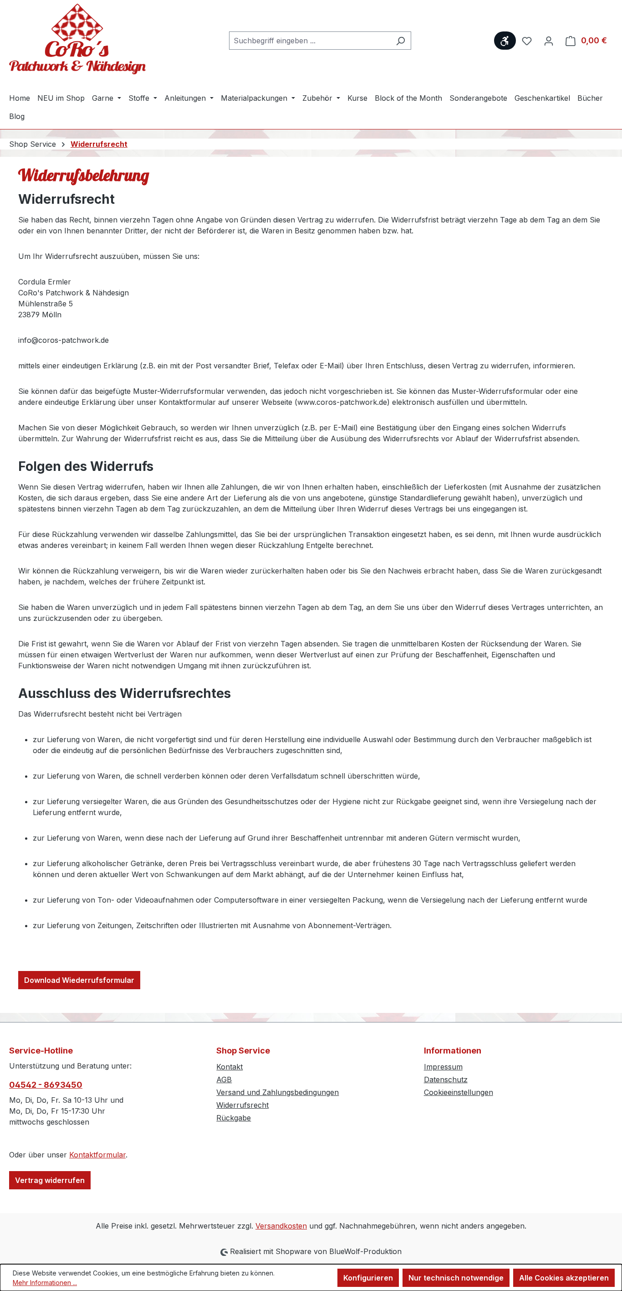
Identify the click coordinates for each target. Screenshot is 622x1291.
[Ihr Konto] (549, 40)
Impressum (443, 1066)
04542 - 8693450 (45, 1085)
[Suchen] (400, 40)
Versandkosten (281, 1225)
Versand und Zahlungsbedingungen (277, 1092)
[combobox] (309, 40)
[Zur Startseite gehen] (77, 39)
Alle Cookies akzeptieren (564, 1277)
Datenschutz (446, 1079)
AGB (224, 1079)
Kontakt (229, 1066)
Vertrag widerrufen (50, 1180)
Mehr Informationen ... (45, 1282)
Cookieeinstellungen (458, 1092)
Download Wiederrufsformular (79, 980)
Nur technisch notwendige (456, 1277)
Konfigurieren (368, 1277)
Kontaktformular (97, 1154)
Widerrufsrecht (242, 1105)
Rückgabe (233, 1117)
